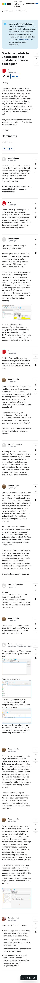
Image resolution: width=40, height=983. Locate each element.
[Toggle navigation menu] (37, 3)
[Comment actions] (35, 173)
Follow (15, 76)
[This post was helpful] (36, 54)
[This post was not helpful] (36, 63)
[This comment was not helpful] (35, 168)
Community (10, 11)
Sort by (7, 148)
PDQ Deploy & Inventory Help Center (3, 11)
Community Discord (25, 39)
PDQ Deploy (22, 11)
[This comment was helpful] (35, 159)
